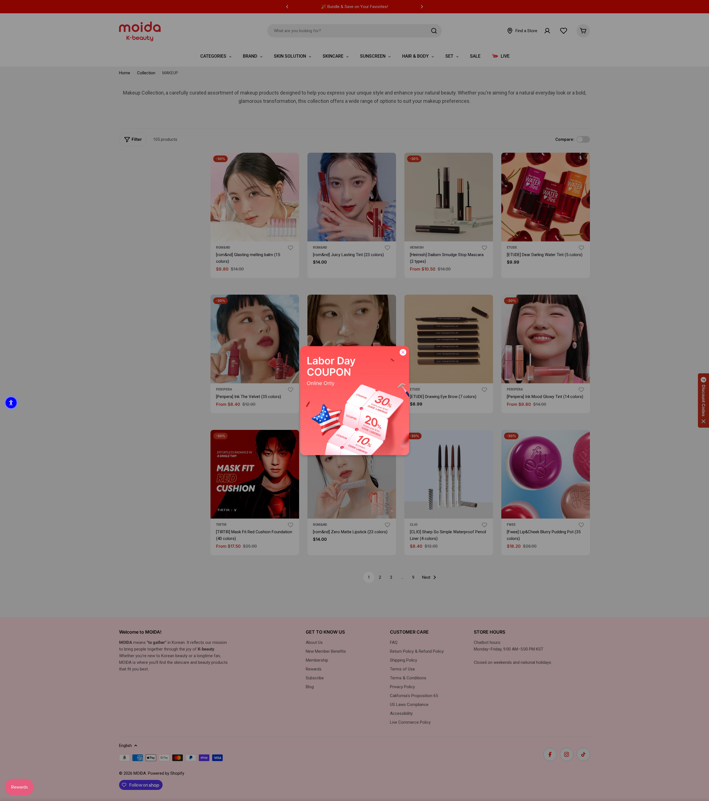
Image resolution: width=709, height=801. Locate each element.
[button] (11, 402)
